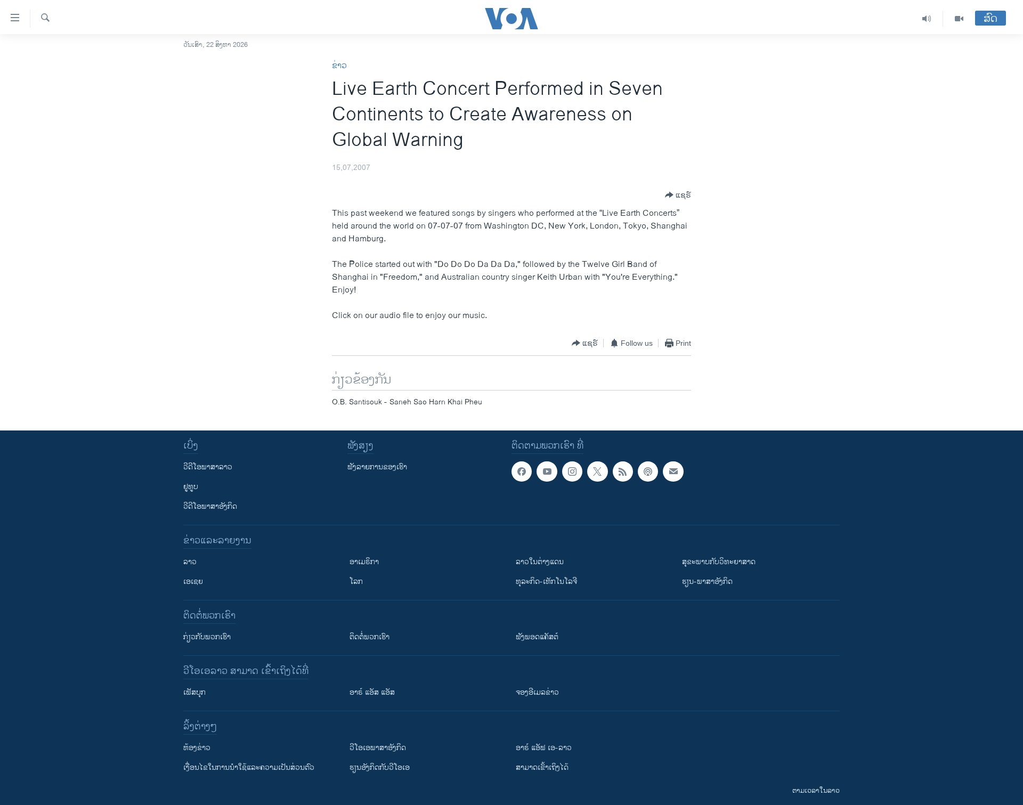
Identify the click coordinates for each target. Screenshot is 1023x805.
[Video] (959, 19)
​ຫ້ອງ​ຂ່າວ (196, 747)
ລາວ (190, 561)
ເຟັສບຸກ (194, 692)
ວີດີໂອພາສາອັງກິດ (210, 506)
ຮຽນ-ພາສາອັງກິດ (707, 581)
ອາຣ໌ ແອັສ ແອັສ (372, 692)
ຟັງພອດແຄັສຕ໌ (537, 637)
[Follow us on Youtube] (547, 471)
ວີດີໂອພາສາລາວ (207, 467)
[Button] (678, 195)
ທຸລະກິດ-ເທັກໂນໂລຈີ (546, 581)
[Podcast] (648, 471)
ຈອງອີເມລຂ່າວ (537, 692)
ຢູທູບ (190, 486)
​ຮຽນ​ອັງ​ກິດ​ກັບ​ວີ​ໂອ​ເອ (380, 767)
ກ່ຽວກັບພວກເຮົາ (207, 637)
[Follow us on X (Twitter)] (597, 471)
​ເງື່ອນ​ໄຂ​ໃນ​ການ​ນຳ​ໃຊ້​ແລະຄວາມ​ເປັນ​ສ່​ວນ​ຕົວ (248, 767)
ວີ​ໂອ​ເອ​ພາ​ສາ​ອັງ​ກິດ (378, 747)
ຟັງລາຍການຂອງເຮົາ (377, 467)
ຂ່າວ (339, 66)
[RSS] (623, 471)
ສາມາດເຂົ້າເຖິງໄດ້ (542, 767)
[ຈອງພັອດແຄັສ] (673, 471)
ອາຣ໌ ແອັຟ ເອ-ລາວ (544, 747)
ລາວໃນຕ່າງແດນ (540, 561)
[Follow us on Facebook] (522, 471)
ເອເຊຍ (193, 581)
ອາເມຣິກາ (364, 561)
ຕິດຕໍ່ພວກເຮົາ (369, 637)
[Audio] (927, 19)
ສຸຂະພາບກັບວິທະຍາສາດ (719, 561)
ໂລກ (356, 581)
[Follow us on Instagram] (572, 471)
